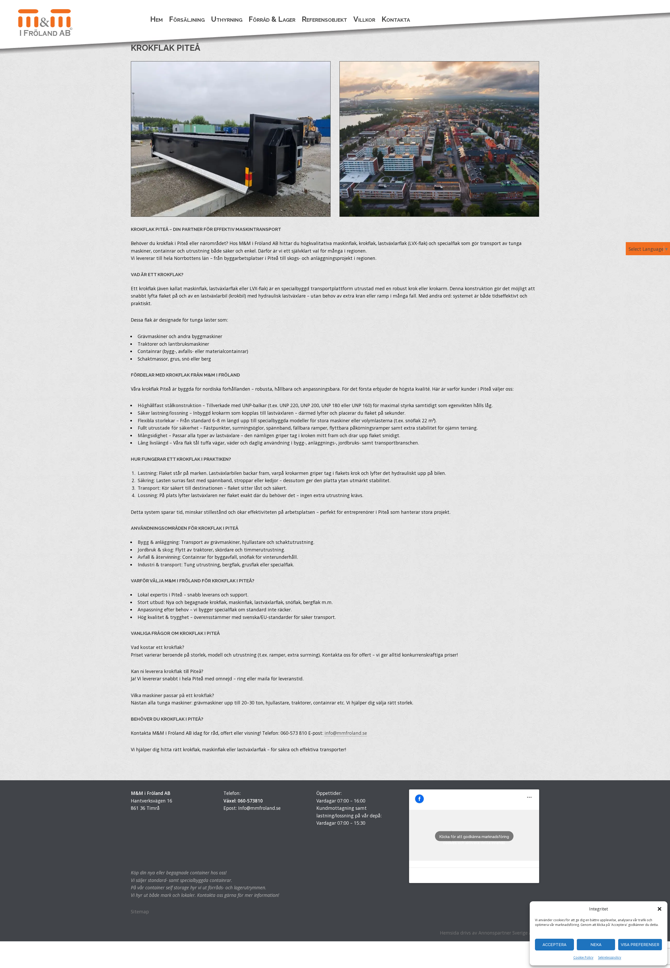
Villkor (364, 19)
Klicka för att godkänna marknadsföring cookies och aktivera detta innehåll (474, 838)
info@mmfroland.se (346, 733)
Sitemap (140, 911)
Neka (595, 944)
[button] (659, 909)
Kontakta (396, 19)
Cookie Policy (583, 957)
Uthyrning (226, 19)
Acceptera (554, 944)
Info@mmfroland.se (259, 808)
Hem (156, 19)
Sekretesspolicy (609, 957)
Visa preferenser (640, 944)
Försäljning (187, 19)
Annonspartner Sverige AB (506, 933)
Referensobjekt (324, 19)
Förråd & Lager (272, 19)
